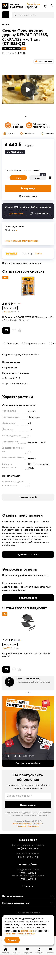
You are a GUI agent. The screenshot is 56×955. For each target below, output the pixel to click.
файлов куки (27, 930)
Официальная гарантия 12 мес (41, 125)
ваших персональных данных (19, 933)
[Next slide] (50, 177)
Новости (28, 886)
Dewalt (38, 253)
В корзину (28, 188)
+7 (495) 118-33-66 (28, 848)
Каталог (5, 14)
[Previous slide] (6, 177)
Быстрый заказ (28, 196)
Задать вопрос (28, 597)
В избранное (29, 133)
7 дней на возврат (17, 125)
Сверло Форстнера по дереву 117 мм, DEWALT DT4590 (26, 655)
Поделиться (49, 133)
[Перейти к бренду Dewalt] (12, 253)
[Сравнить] (20, 330)
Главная (5, 24)
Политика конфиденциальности (27, 823)
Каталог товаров (12, 895)
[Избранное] (14, 330)
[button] (25, 116)
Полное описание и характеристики (20, 263)
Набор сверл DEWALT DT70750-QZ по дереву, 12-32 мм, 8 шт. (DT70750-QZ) (27, 318)
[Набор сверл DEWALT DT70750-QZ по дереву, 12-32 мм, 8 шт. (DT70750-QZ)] (28, 286)
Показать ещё (28, 497)
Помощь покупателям (15, 902)
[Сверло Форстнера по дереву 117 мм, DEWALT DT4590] (28, 622)
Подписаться (28, 804)
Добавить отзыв (28, 554)
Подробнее (28, 731)
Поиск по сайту (27, 14)
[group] (28, 683)
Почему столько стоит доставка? (21, 240)
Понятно (12, 940)
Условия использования (28, 826)
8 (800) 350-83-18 (52, 6)
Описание (12, 343)
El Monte (46, 6)
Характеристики (35, 343)
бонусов (15, 311)
